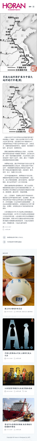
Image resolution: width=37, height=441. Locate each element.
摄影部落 (30, 311)
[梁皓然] (14, 6)
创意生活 (24, 311)
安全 (26, 391)
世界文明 (7, 229)
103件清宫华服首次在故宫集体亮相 (18, 388)
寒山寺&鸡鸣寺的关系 (13, 309)
